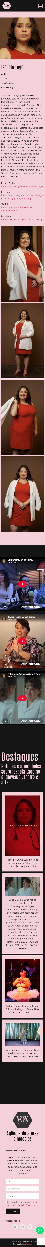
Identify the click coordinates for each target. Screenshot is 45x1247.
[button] (40, 6)
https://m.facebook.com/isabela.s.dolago (22, 219)
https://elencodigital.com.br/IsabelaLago (22, 186)
